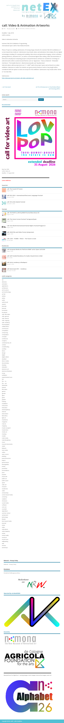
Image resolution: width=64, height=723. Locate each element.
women (4, 545)
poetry (3, 466)
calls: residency (6, 322)
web (3, 543)
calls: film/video (21, 28)
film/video (32, 28)
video (3, 527)
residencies (5, 488)
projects (4, 474)
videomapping (6, 531)
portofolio (4, 468)
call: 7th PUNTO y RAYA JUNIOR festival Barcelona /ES (23, 213)
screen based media (7, 495)
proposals (4, 476)
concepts (4, 336)
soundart (4, 509)
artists (3, 298)
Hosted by (7, 632)
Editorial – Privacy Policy (10, 564)
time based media (7, 521)
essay (3, 373)
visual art (4, 537)
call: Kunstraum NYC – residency (16, 269)
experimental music (7, 377)
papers (4, 460)
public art (4, 478)
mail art (4, 424)
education (4, 367)
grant (3, 397)
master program (6, 428)
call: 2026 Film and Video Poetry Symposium (20, 232)
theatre (4, 519)
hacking (4, 401)
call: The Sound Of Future (14, 189)
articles (4, 296)
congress (4, 340)
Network (4, 448)
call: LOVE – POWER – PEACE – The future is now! (21, 238)
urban (3, 525)
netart (3, 446)
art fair (3, 294)
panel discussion (6, 458)
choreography (5, 324)
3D (2, 280)
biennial (4, 308)
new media (5, 450)
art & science (5, 290)
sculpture (4, 499)
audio (3, 300)
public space (5, 480)
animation (4, 284)
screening (4, 497)
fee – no (4, 381)
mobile (4, 436)
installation (5, 403)
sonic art (4, 507)
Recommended (6, 105)
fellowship (4, 385)
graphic (4, 399)
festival (4, 387)
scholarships (5, 493)
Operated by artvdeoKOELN (12, 593)
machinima (5, 420)
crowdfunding (5, 347)
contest (4, 345)
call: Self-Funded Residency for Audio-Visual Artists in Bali (24, 256)
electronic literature (7, 371)
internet (4, 411)
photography (5, 464)
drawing (4, 365)
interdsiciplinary (6, 409)
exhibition (27, 28)
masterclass (5, 430)
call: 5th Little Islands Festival (16, 202)
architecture (5, 288)
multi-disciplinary (6, 440)
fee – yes (4, 383)
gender (4, 393)
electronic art (5, 369)
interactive (4, 407)
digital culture (5, 357)
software (4, 505)
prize (3, 472)
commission (5, 328)
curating (4, 349)
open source (5, 454)
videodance (5, 529)
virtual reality (5, 535)
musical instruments (7, 444)
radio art (4, 484)
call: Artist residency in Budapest (17, 262)
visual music (5, 539)
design (3, 353)
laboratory (4, 415)
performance (5, 462)
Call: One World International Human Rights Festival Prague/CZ (26, 225)
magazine (4, 422)
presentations (5, 470)
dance (3, 351)
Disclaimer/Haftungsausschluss (12, 573)
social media (5, 503)
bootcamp (4, 310)
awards (4, 304)
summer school (6, 513)
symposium (5, 515)
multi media (5, 438)
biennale (4, 306)
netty (4, 28)
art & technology (6, 292)
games (4, 391)
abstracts (4, 282)
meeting (4, 434)
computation (5, 334)
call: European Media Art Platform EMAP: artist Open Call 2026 (26, 249)
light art (4, 418)
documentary (5, 363)
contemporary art (6, 343)
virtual (3, 533)
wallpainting (5, 541)
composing (5, 332)
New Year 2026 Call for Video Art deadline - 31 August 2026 (8, 171)
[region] (32, 583)
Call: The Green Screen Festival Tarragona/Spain (21, 219)
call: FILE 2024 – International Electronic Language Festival (25, 195)
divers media (5, 361)
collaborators (5, 326)
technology (5, 517)
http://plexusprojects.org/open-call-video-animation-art (18, 78)
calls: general (5, 316)
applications (5, 286)
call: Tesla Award (7, 87)
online (3, 452)
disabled (4, 359)
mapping (4, 426)
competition (5, 330)
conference (5, 338)
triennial (4, 523)
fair (3, 379)
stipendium (5, 511)
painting (4, 456)
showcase (4, 501)
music (3, 442)
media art (4, 432)
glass (3, 395)
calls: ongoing (5, 320)
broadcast (4, 312)
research (4, 486)
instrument (5, 405)
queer (3, 482)
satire (3, 490)
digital (3, 355)
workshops (5, 547)
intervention (5, 413)
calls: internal (5, 318)
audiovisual (5, 302)
